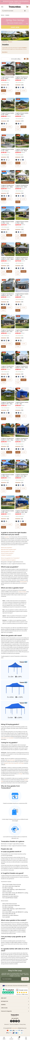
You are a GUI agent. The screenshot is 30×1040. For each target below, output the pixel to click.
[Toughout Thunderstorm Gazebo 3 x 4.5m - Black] (8, 249)
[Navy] (23, 87)
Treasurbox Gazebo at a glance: (8, 560)
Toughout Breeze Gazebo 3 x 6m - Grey (21, 294)
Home (2, 15)
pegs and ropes (11, 760)
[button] (25, 10)
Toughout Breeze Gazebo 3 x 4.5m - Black (21, 113)
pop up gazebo (23, 581)
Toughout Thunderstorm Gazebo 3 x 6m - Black (21, 77)
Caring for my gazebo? (6, 555)
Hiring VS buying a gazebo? (7, 553)
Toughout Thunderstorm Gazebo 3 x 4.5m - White (21, 367)
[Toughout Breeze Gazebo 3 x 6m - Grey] (22, 285)
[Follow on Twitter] (14, 1021)
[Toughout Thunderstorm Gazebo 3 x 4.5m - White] (22, 357)
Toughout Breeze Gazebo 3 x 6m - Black (7, 113)
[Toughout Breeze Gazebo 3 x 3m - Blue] (22, 394)
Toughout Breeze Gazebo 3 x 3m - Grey (21, 330)
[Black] (2, 87)
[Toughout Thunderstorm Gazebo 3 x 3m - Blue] (22, 430)
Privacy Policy (23, 1024)
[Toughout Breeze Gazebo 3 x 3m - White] (8, 141)
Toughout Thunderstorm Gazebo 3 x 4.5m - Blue (21, 511)
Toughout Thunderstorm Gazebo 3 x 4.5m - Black (7, 258)
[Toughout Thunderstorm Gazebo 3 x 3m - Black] (22, 141)
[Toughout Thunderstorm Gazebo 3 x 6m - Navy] (8, 394)
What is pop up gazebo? (6, 547)
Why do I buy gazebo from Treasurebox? (10, 558)
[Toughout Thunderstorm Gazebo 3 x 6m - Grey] (8, 321)
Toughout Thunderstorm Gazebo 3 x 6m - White (21, 186)
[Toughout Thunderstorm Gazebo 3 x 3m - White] (8, 177)
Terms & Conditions (14, 1024)
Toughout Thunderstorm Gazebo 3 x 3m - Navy (7, 367)
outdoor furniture (22, 591)
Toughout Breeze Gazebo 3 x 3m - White (7, 150)
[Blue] (4, 87)
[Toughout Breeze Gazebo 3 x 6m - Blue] (8, 502)
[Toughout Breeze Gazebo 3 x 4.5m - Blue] (8, 466)
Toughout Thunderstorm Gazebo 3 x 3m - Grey (7, 294)
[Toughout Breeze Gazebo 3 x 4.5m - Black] (22, 104)
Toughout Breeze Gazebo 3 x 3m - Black (7, 77)
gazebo (7, 537)
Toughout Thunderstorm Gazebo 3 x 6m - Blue (21, 475)
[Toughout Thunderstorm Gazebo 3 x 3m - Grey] (8, 285)
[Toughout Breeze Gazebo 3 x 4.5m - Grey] (8, 213)
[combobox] (15, 10)
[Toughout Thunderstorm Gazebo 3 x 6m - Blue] (22, 466)
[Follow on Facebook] (11, 1021)
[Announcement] (15, 2)
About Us (6, 1024)
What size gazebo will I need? (8, 551)
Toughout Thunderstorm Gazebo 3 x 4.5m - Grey (21, 258)
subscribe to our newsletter (7, 738)
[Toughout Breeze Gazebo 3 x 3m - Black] (8, 68)
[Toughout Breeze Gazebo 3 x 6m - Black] (8, 104)
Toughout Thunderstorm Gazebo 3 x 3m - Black (21, 150)
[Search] (3, 10)
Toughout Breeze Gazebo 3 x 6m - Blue (7, 511)
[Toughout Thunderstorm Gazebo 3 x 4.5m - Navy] (8, 430)
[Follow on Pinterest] (16, 1021)
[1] (25, 59)
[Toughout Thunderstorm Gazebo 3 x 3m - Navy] (8, 357)
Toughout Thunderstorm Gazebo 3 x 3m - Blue (21, 439)
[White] (9, 87)
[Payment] (15, 1015)
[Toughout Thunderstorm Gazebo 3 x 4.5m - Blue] (22, 502)
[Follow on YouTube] (19, 1021)
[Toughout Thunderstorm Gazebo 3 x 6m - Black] (22, 68)
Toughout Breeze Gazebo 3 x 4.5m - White (21, 222)
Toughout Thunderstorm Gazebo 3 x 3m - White (7, 186)
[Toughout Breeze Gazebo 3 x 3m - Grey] (22, 321)
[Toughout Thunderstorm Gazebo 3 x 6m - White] (22, 177)
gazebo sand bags (19, 763)
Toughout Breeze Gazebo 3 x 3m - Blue (21, 403)
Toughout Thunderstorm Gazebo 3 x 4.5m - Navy (7, 439)
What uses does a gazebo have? (8, 549)
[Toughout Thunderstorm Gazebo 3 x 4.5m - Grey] (22, 249)
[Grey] (6, 87)
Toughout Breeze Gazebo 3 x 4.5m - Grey (7, 222)
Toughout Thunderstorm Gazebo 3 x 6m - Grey (7, 330)
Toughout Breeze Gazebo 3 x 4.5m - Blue (7, 475)
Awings (20, 773)
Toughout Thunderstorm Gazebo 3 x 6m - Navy (7, 403)
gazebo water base (8, 763)
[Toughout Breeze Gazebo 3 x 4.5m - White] (22, 213)
